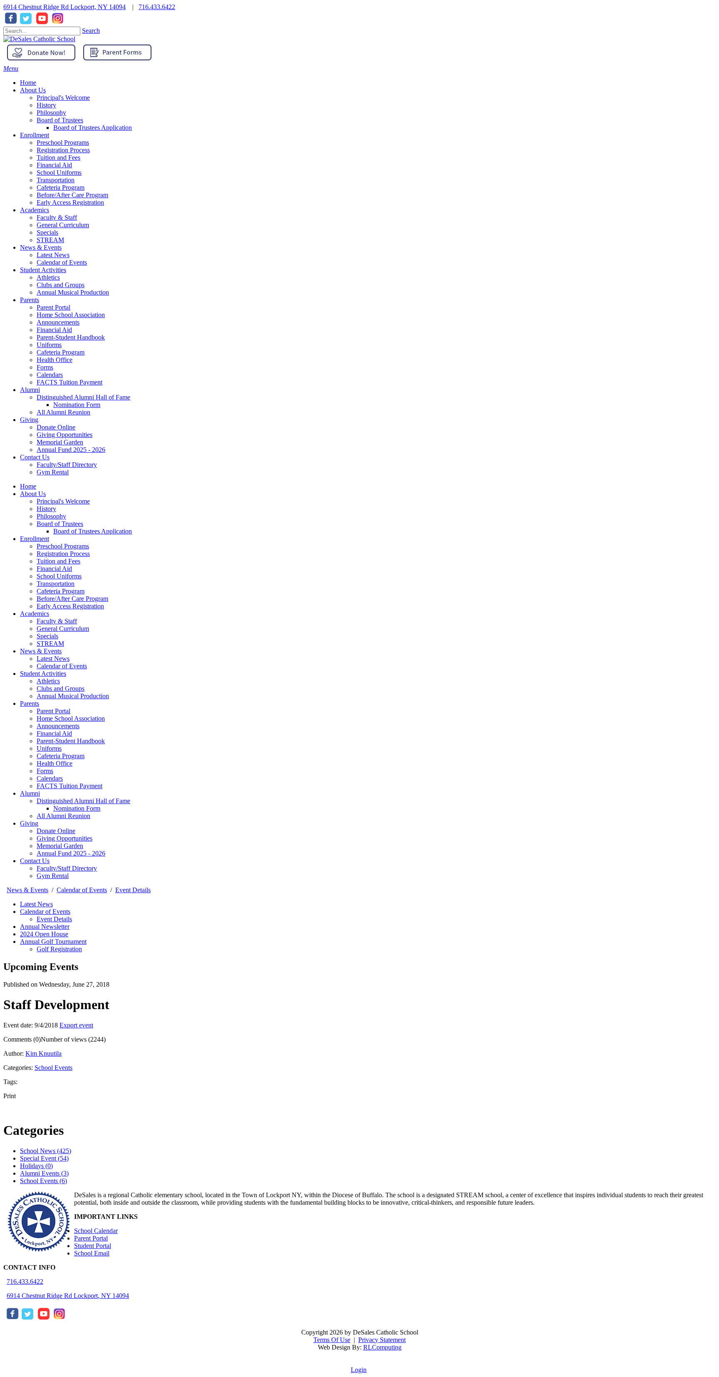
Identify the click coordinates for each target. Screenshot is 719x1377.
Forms (45, 770)
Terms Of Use (331, 1339)
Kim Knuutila (43, 1053)
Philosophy (51, 516)
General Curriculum (63, 628)
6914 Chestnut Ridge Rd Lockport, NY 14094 (64, 6)
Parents (29, 703)
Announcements (58, 725)
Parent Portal (53, 711)
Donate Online (56, 830)
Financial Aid (54, 568)
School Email (91, 1253)
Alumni (30, 793)
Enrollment (34, 538)
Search (91, 30)
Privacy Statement (382, 1339)
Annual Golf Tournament (53, 941)
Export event (76, 1025)
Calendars (50, 778)
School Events (53, 1067)
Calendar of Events (62, 666)
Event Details (54, 919)
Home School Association (71, 718)
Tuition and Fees (58, 561)
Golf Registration (59, 949)
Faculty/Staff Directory (67, 868)
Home (28, 486)
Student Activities (43, 673)
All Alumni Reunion (63, 815)
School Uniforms (59, 576)
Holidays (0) (36, 1165)
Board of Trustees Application (92, 531)
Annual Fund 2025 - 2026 (71, 853)
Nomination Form (76, 808)
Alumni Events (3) (44, 1173)
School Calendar (96, 1230)
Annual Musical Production (73, 696)
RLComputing (382, 1347)
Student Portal (92, 1245)
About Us (33, 493)
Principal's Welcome (63, 501)
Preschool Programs (63, 546)
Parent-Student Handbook (71, 740)
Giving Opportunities (64, 838)
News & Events (41, 651)
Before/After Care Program (72, 598)
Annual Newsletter (44, 926)
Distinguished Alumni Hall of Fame (83, 800)
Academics (34, 613)
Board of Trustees (60, 523)
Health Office (54, 763)
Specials (47, 636)
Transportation (55, 583)
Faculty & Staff (57, 621)
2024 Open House (44, 934)
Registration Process (63, 553)
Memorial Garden (60, 845)
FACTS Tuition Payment (69, 785)
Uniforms (49, 748)
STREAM (50, 643)
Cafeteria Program (60, 591)
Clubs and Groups (60, 688)
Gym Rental (53, 875)
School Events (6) (43, 1180)
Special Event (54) (44, 1158)
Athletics (48, 681)
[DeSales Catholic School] (39, 38)
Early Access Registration (70, 606)
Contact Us (35, 860)
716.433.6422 (157, 6)
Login (359, 1369)
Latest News (53, 658)
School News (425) (45, 1150)
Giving (29, 823)
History (46, 508)
